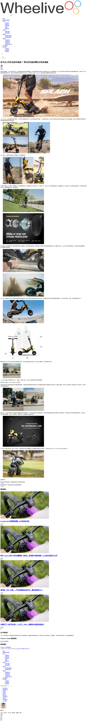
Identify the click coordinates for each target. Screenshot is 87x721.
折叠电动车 (7, 41)
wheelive (9, 648)
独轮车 (4, 698)
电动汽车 (5, 695)
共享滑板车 (5, 699)
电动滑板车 (37, 448)
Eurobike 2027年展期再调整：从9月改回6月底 (14, 521)
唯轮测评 (7, 23)
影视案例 (6, 641)
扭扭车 (4, 692)
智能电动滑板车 (8, 35)
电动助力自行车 (8, 44)
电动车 (4, 38)
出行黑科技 (5, 45)
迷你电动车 (7, 42)
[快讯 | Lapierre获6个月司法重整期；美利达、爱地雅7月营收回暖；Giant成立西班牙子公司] (24, 552)
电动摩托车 (7, 40)
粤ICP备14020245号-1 (25, 648)
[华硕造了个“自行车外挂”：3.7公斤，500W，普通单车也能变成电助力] (24, 621)
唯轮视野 (7, 25)
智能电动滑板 (8, 37)
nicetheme (18, 648)
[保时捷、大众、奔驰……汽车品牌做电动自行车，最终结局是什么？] (24, 587)
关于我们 (7, 48)
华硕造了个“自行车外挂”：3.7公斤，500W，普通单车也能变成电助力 (22, 624)
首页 (4, 18)
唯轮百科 (7, 24)
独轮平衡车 (7, 32)
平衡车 (4, 30)
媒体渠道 (7, 50)
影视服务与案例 (6, 20)
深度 (6, 27)
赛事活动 (7, 28)
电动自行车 (5, 688)
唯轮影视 (7, 51)
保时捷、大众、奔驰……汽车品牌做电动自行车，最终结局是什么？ (21, 590)
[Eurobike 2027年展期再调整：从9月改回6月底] (24, 518)
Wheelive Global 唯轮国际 (5, 647)
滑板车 (4, 34)
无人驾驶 (5, 700)
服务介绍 (2, 641)
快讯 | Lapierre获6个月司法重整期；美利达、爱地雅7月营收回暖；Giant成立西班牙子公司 (28, 555)
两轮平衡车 (7, 31)
